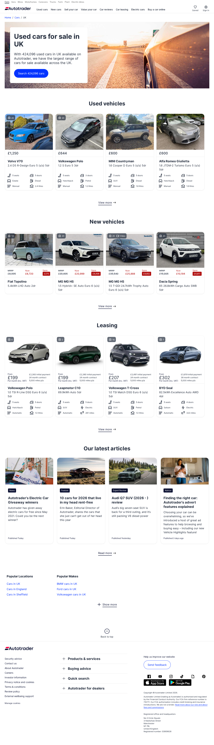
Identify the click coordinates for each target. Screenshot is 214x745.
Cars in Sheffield (17, 594)
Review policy (12, 691)
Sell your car (71, 9)
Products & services (84, 659)
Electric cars (138, 9)
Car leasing (122, 9)
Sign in (206, 10)
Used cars (42, 9)
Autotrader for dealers (86, 688)
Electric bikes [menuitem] (78, 2)
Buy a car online (156, 9)
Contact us (11, 663)
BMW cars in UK (67, 583)
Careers (9, 672)
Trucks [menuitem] (53, 2)
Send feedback (157, 664)
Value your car (89, 9)
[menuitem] (42, 9)
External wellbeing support (19, 696)
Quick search (78, 678)
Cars (17, 17)
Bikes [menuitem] (20, 2)
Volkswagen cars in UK (71, 594)
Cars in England (17, 589)
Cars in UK (13, 583)
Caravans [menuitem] (43, 2)
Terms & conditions (15, 686)
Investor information (15, 677)
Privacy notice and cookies (19, 682)
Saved (195, 10)
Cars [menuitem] (7, 2)
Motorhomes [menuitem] (31, 2)
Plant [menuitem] (67, 2)
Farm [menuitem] (60, 2)
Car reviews (106, 9)
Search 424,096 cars (31, 73)
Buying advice (79, 669)
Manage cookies (12, 703)
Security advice (13, 658)
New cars (56, 9)
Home (8, 17)
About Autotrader (14, 668)
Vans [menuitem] (13, 2)
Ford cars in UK (66, 589)
